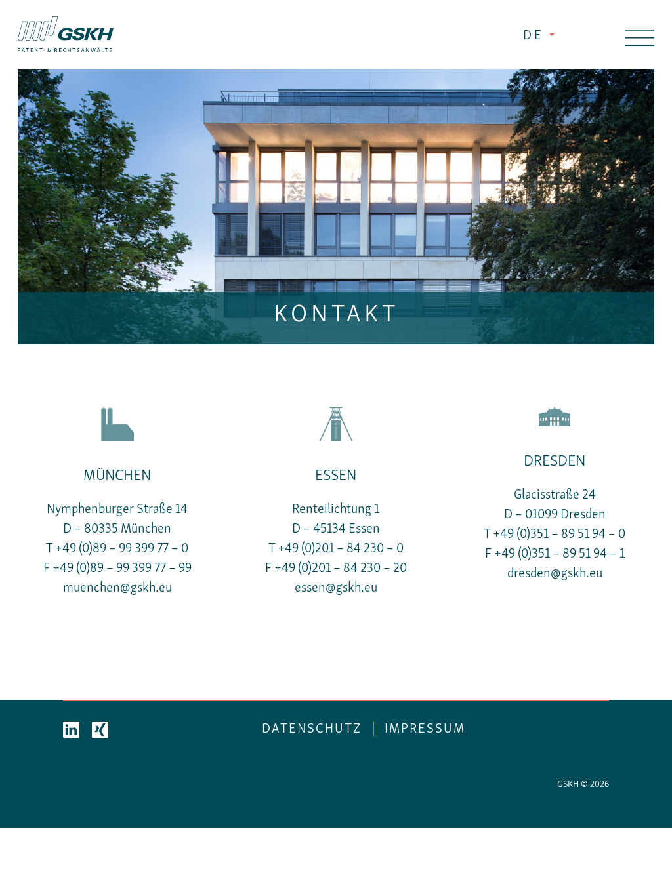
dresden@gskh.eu (554, 573)
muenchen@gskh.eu (117, 588)
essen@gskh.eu (336, 588)
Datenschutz (312, 729)
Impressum (425, 729)
